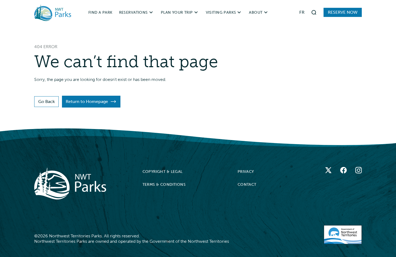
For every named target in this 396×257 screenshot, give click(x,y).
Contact (247, 184)
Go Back (46, 101)
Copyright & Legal (163, 171)
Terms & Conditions (164, 184)
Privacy (246, 171)
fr (302, 12)
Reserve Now (342, 12)
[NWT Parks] (70, 183)
